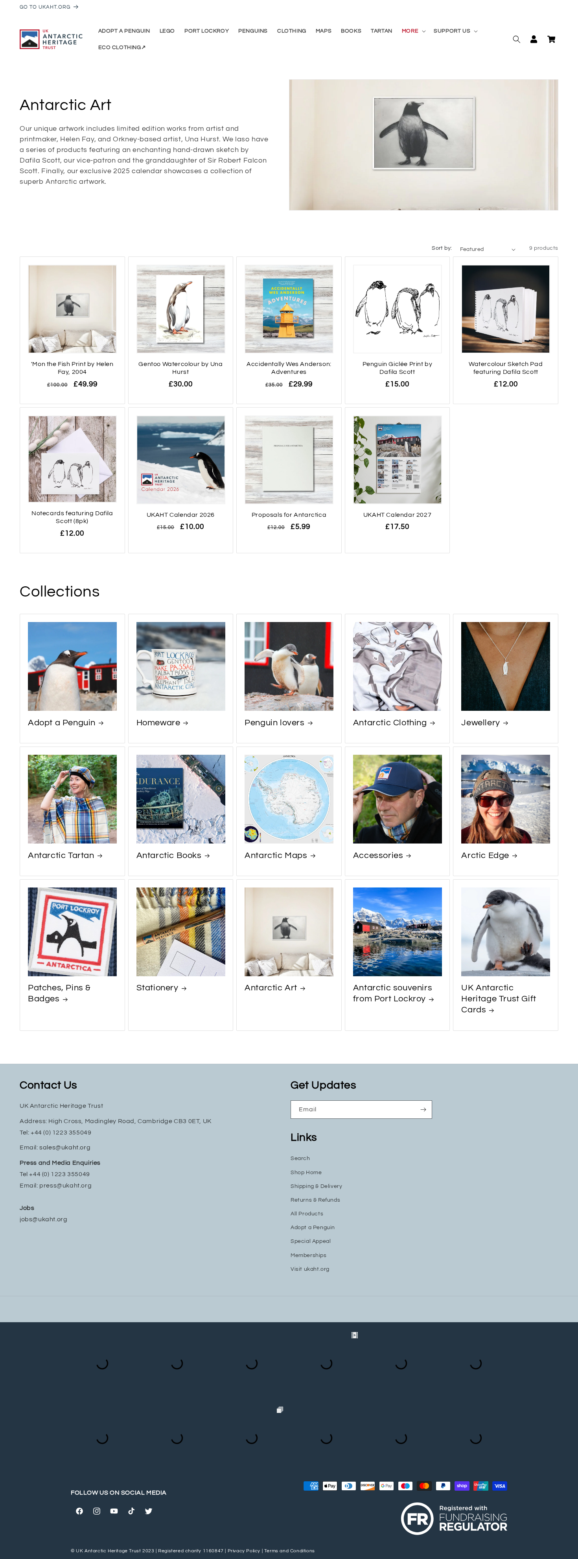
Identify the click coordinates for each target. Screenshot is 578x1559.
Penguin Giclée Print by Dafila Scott (398, 368)
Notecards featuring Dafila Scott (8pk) (72, 517)
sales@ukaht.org (64, 1147)
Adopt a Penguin (62, 722)
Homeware (158, 722)
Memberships (309, 1255)
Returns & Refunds (315, 1200)
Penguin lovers (274, 722)
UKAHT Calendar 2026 (181, 515)
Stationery (157, 987)
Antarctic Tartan (61, 855)
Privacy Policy (244, 1551)
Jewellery (480, 722)
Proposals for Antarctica (289, 515)
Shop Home (306, 1172)
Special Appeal (311, 1241)
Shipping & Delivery (316, 1186)
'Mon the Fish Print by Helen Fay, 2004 (72, 368)
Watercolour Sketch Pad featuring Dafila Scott (506, 368)
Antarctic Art (271, 987)
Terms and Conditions (289, 1551)
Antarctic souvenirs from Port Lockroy (392, 993)
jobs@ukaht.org (43, 1219)
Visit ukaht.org (310, 1269)
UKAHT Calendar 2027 (397, 515)
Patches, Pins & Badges (59, 993)
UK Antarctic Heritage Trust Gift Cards (498, 998)
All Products (307, 1214)
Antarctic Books (169, 855)
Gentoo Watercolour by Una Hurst (180, 368)
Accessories (378, 855)
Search (300, 1158)
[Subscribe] (423, 1109)
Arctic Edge (485, 855)
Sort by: (442, 248)
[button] (413, 31)
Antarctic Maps (276, 855)
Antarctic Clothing (390, 722)
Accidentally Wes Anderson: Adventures (289, 368)
